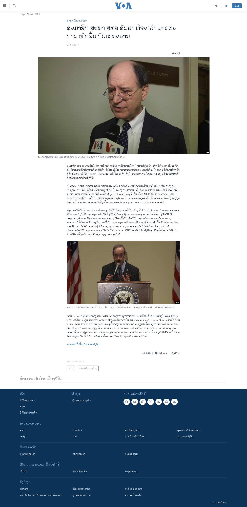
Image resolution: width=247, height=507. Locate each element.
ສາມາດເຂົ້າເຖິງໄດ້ (133, 495)
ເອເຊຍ (23, 436)
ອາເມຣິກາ (77, 430)
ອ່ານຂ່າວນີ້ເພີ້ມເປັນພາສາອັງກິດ (83, 344)
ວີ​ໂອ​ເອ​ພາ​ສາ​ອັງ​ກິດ (81, 489)
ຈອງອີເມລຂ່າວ (131, 471)
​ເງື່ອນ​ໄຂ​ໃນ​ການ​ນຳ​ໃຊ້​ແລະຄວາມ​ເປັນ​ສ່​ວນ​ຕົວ (40, 495)
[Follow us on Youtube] (134, 402)
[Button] (176, 53)
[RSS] (158, 402)
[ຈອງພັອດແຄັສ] (174, 402)
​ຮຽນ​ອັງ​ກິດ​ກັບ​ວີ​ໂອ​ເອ (81, 495)
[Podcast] (166, 402)
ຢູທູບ (22, 406)
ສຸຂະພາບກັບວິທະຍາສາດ (188, 430)
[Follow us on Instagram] (142, 402)
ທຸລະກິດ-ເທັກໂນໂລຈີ (134, 436)
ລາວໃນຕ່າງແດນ (132, 430)
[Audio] (217, 5)
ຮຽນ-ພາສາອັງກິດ (185, 436)
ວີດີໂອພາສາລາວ (27, 400)
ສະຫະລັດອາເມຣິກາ (77, 20)
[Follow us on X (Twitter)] (150, 402)
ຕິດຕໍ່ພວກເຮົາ (78, 454)
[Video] (227, 5)
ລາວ (22, 430)
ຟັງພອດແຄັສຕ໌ (131, 454)
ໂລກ (74, 436)
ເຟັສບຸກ (23, 471)
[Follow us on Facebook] (127, 402)
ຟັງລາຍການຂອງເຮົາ (81, 400)
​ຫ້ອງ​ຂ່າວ (24, 489)
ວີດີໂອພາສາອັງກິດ (28, 413)
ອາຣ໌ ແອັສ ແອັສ (79, 471)
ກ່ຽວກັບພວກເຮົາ (27, 454)
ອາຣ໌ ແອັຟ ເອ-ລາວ (133, 489)
